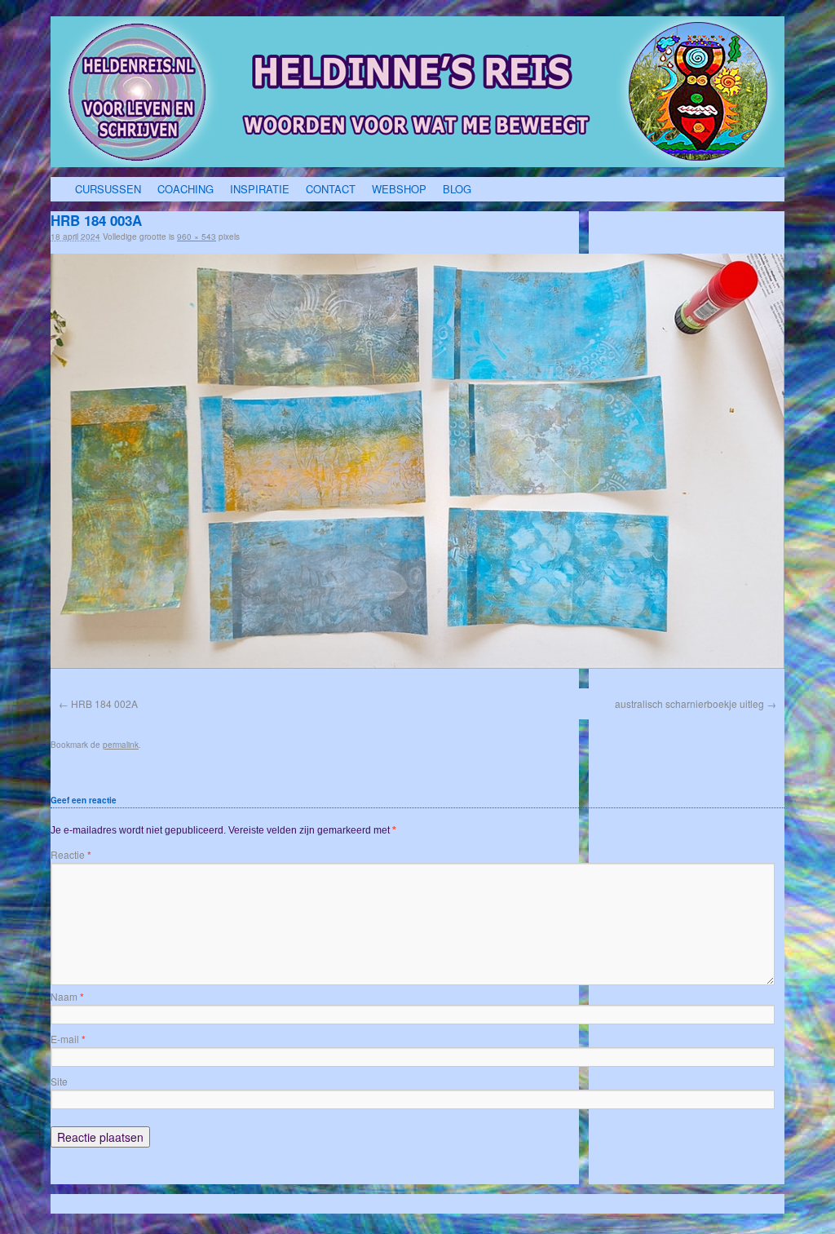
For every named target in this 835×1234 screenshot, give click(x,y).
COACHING (185, 189)
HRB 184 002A (104, 703)
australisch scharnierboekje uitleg (689, 703)
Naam (67, 996)
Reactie (71, 854)
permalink (121, 744)
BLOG (457, 189)
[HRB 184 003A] (417, 461)
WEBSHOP (399, 189)
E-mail (68, 1039)
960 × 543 (196, 236)
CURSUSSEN (108, 189)
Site (59, 1081)
